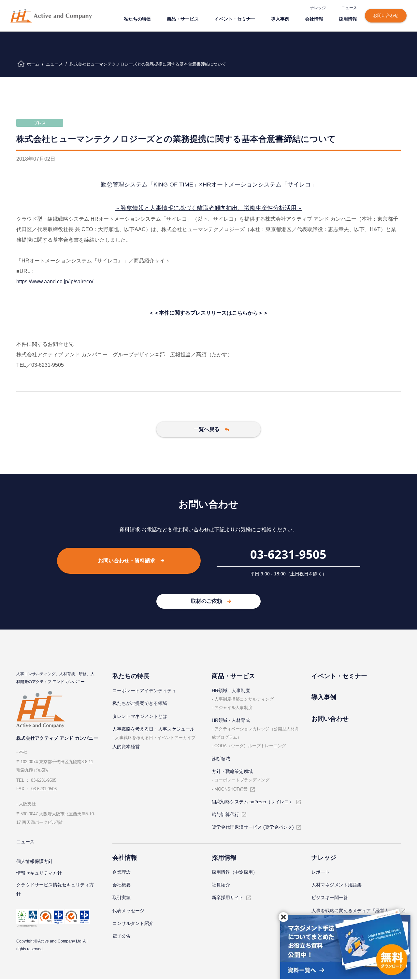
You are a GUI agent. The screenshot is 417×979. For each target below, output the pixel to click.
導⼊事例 (280, 19)
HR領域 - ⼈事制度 (231, 690)
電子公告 (121, 936)
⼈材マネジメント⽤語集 (336, 884)
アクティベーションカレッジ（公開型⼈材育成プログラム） (255, 733)
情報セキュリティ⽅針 (39, 873)
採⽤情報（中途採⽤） (234, 872)
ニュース (349, 7)
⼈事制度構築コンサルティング (244, 699)
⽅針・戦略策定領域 (232, 771)
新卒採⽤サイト (228, 897)
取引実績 (121, 897)
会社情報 (314, 19)
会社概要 (121, 884)
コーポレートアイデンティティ (144, 690)
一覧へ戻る (207, 429)
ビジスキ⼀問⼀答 (329, 897)
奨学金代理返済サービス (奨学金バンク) (253, 827)
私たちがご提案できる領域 (139, 703)
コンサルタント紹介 (132, 923)
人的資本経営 (126, 746)
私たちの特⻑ (137, 19)
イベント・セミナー (234, 19)
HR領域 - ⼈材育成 (231, 720)
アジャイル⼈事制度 (233, 707)
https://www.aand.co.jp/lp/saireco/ (54, 281)
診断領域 (221, 758)
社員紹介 (221, 884)
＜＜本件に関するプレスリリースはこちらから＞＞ (208, 313)
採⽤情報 (348, 19)
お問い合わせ (385, 15)
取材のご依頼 (206, 601)
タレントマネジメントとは (139, 716)
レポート (320, 872)
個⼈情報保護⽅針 (34, 861)
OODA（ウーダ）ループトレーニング (250, 745)
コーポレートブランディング (241, 780)
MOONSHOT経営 (231, 789)
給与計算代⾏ (225, 814)
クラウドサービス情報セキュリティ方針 (55, 889)
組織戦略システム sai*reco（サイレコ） (253, 801)
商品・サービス (183, 19)
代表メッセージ (128, 910)
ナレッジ (318, 7)
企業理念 (121, 872)
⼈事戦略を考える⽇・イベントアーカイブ (155, 737)
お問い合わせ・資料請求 (126, 560)
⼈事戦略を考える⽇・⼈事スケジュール (153, 729)
